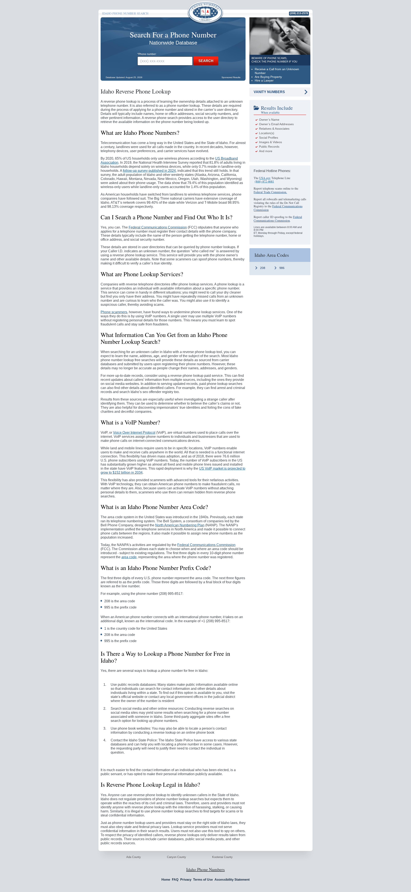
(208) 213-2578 (299, 13)
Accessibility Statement (232, 879)
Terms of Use (203, 879)
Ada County (133, 857)
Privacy (185, 879)
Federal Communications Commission (278, 208)
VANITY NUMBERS (269, 92)
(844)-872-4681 (264, 181)
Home (165, 879)
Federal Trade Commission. (270, 192)
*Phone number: (146, 54)
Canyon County (176, 857)
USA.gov (265, 178)
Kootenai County (222, 857)
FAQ (175, 879)
